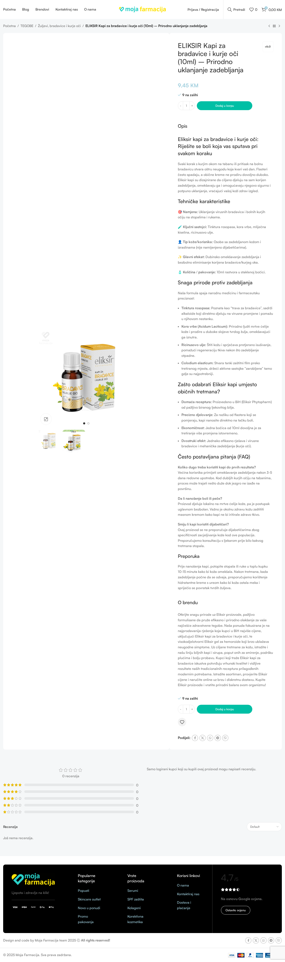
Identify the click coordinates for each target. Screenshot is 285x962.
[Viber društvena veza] (225, 738)
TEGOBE (26, 26)
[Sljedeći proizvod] (279, 26)
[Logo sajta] (142, 9)
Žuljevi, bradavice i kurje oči (59, 26)
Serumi (132, 890)
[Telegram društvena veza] (218, 738)
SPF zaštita (135, 899)
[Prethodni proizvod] (269, 26)
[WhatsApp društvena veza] (210, 738)
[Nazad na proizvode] (274, 26)
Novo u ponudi (89, 908)
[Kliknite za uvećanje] (46, 419)
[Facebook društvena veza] (195, 738)
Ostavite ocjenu (236, 910)
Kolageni (134, 908)
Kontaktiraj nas (188, 894)
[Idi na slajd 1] (84, 423)
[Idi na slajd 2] (88, 423)
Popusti (83, 890)
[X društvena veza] (202, 738)
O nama (183, 885)
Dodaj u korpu (224, 105)
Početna (9, 26)
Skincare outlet (89, 899)
